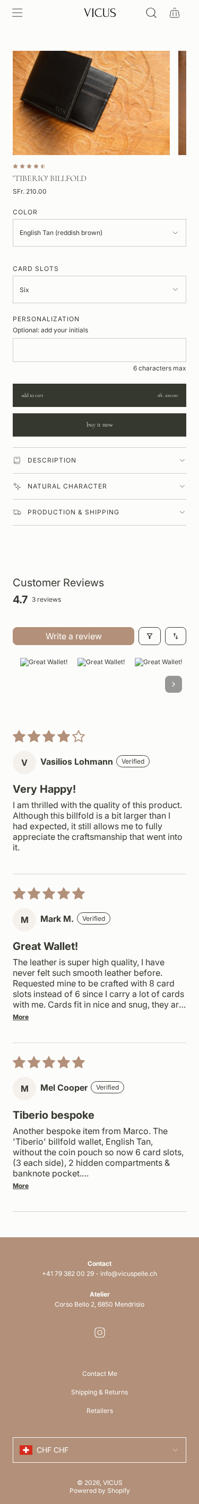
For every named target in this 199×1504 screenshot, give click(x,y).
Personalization (46, 319)
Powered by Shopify (100, 1490)
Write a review (74, 636)
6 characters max (159, 368)
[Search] (151, 12)
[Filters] (150, 636)
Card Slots (36, 269)
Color (25, 212)
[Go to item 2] (100, 684)
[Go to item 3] (158, 684)
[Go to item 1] (43, 684)
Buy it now (99, 424)
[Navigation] (17, 12)
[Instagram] (100, 1332)
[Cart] (174, 12)
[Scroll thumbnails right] (173, 684)
